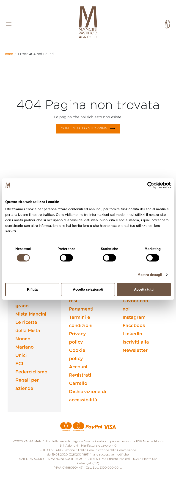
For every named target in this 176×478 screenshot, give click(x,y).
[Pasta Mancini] (88, 22)
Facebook (134, 325)
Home (8, 54)
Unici (21, 355)
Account (78, 367)
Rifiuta (32, 289)
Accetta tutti (144, 289)
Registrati (80, 375)
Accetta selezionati (88, 289)
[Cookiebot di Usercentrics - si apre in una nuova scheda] (151, 185)
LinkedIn (132, 334)
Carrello (78, 383)
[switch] (66, 257)
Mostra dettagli (150, 275)
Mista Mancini (30, 314)
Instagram (134, 317)
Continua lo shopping (84, 128)
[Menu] (8, 24)
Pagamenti (81, 309)
